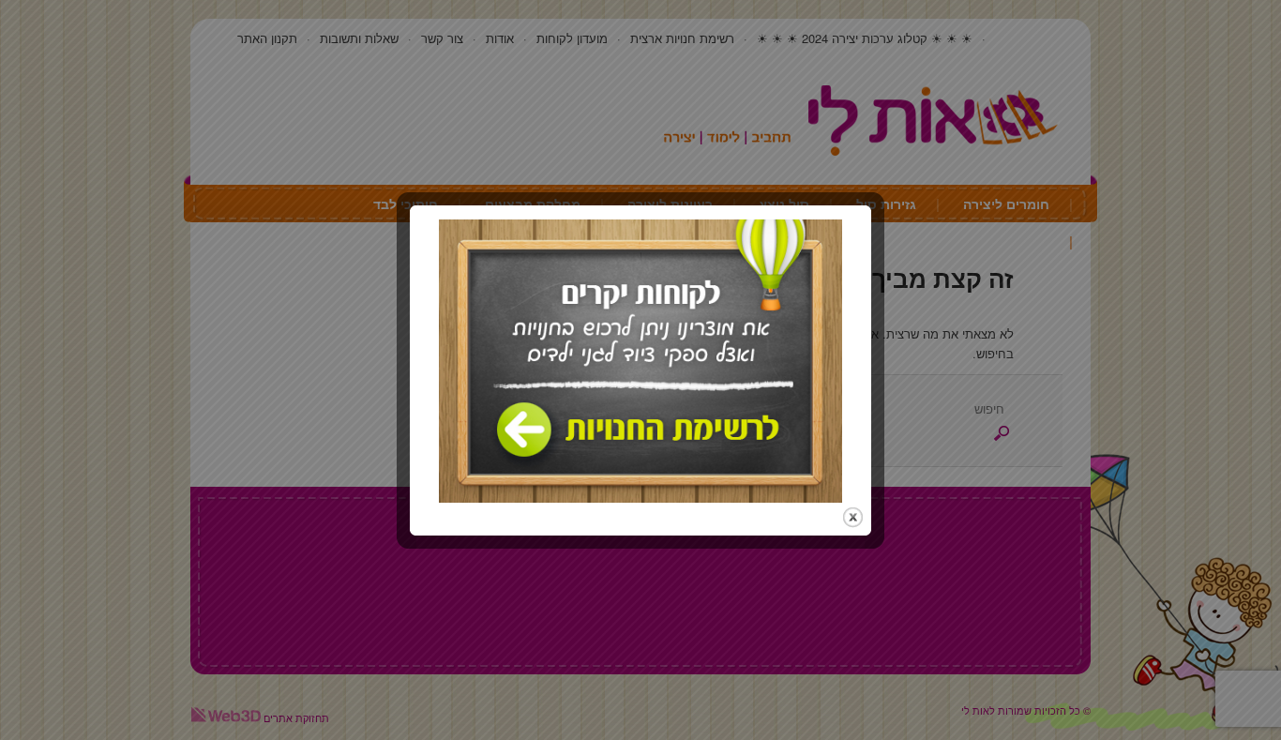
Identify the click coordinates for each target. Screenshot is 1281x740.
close (853, 517)
